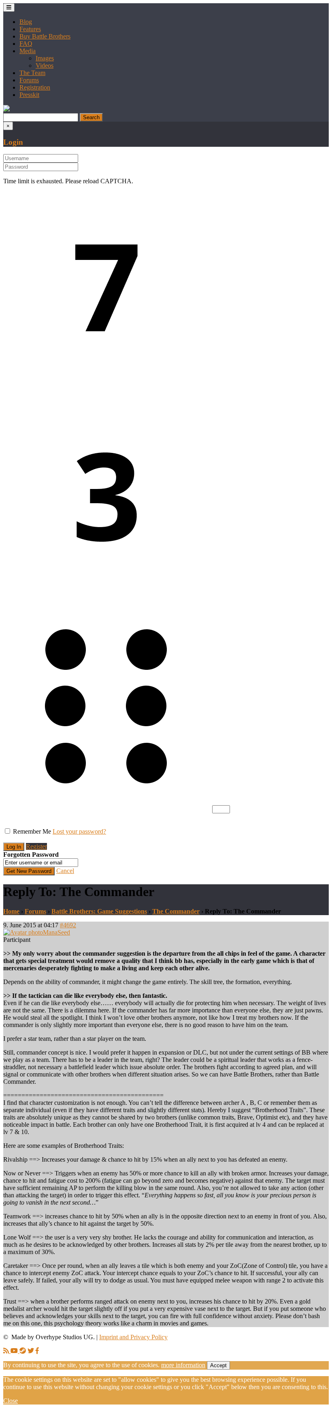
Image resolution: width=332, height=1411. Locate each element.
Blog (25, 21)
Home (11, 911)
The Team (32, 72)
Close (10, 1400)
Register (36, 846)
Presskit (29, 94)
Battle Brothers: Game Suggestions (99, 911)
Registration (34, 87)
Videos (44, 65)
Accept (218, 1365)
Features (30, 29)
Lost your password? (79, 831)
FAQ (25, 43)
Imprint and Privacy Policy (133, 1337)
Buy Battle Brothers (44, 36)
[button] (6, 109)
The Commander (176, 911)
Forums (29, 80)
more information (183, 1365)
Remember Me (32, 831)
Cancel (65, 870)
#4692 (68, 925)
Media (27, 50)
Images (45, 58)
